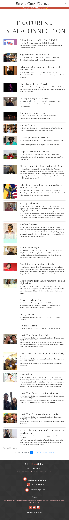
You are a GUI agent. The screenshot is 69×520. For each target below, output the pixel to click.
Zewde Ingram (26, 250)
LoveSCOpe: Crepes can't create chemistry (40, 414)
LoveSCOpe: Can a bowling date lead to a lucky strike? (42, 354)
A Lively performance (30, 203)
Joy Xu (24, 43)
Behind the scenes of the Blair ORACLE (38, 40)
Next (44, 452)
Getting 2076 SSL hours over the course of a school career (41, 68)
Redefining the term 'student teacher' (38, 264)
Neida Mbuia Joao (27, 328)
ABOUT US (30, 512)
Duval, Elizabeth (27, 314)
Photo (35, 468)
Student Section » (52, 72)
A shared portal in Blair (31, 299)
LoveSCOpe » (33, 340)
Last (51, 452)
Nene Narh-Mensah (28, 87)
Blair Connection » (50, 43)
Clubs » (50, 303)
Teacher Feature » (58, 128)
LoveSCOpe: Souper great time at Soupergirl (41, 393)
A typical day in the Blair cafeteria (36, 54)
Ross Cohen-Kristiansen (29, 436)
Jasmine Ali (25, 57)
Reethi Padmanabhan (29, 140)
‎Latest (29, 468)
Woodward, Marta (28, 224)
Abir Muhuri (26, 227)
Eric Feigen (25, 206)
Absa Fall (24, 116)
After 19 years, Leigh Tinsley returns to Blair (41, 166)
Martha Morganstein (28, 267)
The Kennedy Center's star (32, 112)
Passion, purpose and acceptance (35, 137)
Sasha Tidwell (26, 286)
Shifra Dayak (26, 101)
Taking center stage (29, 247)
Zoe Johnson (26, 338)
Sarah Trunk (49, 338)
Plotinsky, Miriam (28, 325)
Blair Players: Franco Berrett (34, 83)
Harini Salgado (26, 377)
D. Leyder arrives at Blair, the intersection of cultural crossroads (41, 186)
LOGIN (40, 512)
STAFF (36, 512)
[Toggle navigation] (66, 3)
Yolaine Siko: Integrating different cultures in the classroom (42, 431)
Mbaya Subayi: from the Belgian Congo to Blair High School (42, 282)
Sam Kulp (25, 154)
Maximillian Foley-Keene (30, 317)
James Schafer (26, 374)
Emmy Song (26, 169)
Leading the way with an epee (34, 98)
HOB (40, 468)
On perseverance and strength (34, 151)
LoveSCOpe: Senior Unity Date (34, 335)
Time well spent (27, 125)
